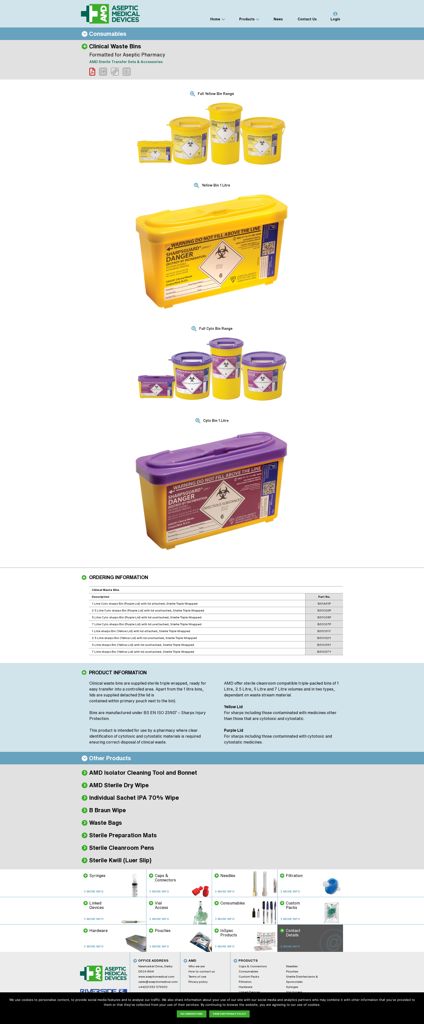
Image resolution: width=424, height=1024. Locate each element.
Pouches (292, 971)
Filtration (245, 981)
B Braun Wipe (107, 810)
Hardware (245, 986)
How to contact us (201, 971)
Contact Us (307, 19)
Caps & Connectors (253, 966)
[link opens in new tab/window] (92, 72)
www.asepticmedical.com (156, 976)
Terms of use (197, 976)
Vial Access (294, 992)
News (278, 19)
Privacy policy (198, 981)
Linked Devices (249, 992)
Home (215, 19)
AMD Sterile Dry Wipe (119, 785)
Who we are (196, 966)
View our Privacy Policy (229, 1013)
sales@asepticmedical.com (158, 981)
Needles (292, 966)
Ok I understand (191, 1013)
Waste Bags (105, 822)
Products (247, 19)
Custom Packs (249, 976)
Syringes (292, 986)
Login (335, 19)
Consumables (248, 971)
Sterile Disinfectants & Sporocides (302, 979)
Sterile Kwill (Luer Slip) (120, 860)
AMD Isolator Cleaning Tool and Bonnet (143, 772)
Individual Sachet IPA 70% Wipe (134, 797)
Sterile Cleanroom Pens (121, 848)
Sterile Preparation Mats (123, 835)
